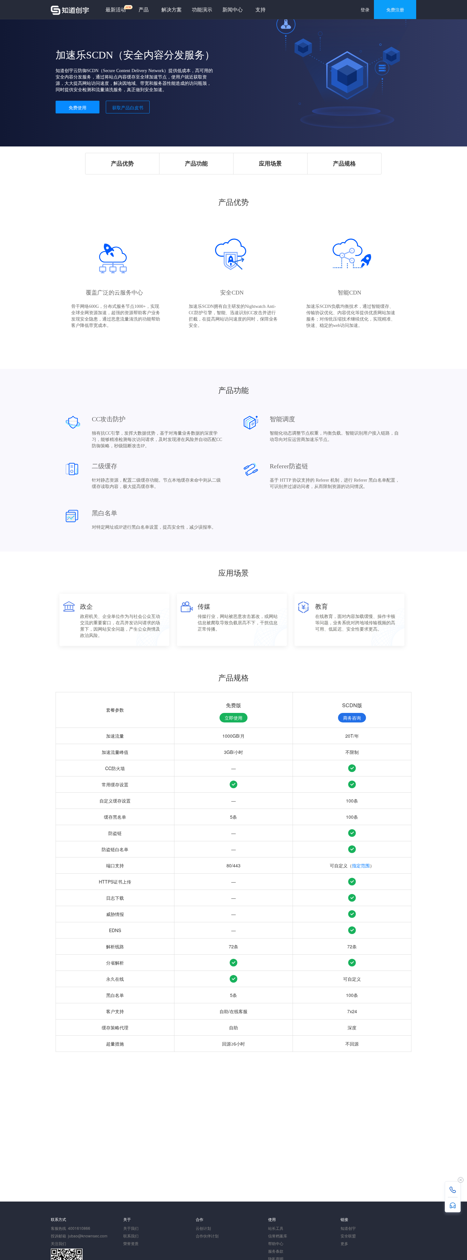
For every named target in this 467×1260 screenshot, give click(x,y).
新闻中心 (232, 9)
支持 (260, 9)
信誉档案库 (277, 1235)
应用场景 (270, 163)
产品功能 (196, 163)
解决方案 (171, 9)
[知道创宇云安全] (70, 9)
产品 (144, 9)
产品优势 (122, 163)
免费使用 (77, 107)
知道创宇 (348, 1228)
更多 (344, 1243)
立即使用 (233, 718)
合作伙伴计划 (207, 1235)
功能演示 (202, 9)
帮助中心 (275, 1243)
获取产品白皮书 (127, 107)
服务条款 (275, 1251)
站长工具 (275, 1228)
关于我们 (131, 1228)
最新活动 (115, 9)
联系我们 (131, 1235)
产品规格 (344, 163)
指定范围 (361, 865)
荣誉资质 (131, 1243)
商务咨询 (352, 718)
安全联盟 (348, 1235)
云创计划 (203, 1228)
